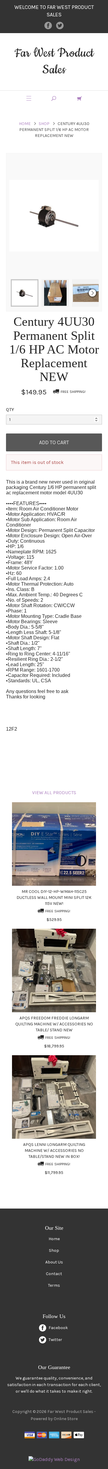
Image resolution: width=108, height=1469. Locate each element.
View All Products (54, 792)
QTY (10, 409)
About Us (54, 1262)
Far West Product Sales (54, 61)
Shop (44, 123)
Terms (54, 1285)
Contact (54, 1273)
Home (25, 123)
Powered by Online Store (54, 1418)
